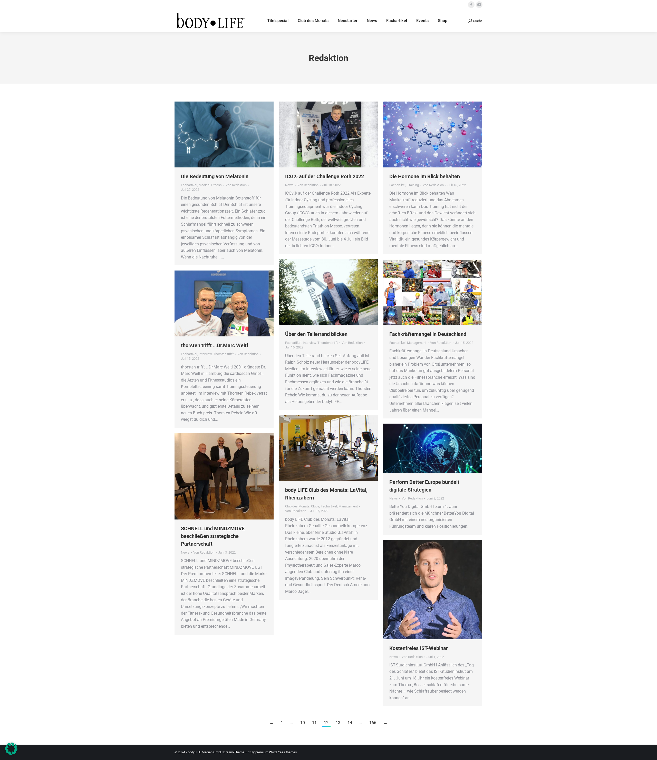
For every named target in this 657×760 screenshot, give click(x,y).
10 (302, 722)
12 (326, 722)
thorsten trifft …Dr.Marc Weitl (214, 345)
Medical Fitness (210, 185)
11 (314, 722)
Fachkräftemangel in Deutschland (427, 334)
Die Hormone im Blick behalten (424, 176)
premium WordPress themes (276, 752)
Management (416, 343)
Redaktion (328, 58)
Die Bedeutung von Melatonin (214, 176)
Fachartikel (189, 185)
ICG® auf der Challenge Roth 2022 (324, 176)
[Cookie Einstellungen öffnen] (11, 753)
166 (372, 722)
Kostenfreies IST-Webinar (418, 648)
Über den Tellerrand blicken (316, 334)
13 (338, 722)
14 (349, 722)
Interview (309, 343)
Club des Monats (297, 506)
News (289, 185)
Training (413, 185)
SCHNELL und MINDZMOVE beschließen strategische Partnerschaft (213, 536)
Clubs (315, 506)
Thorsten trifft (327, 343)
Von (236, 185)
